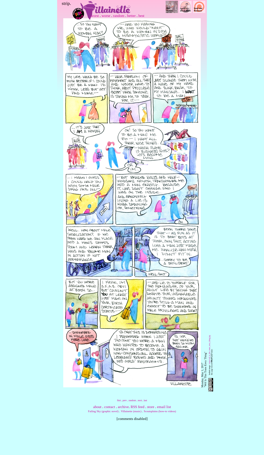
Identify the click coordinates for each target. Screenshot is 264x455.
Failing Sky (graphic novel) (103, 411)
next (140, 400)
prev (125, 400)
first (119, 400)
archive (123, 407)
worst (95, 16)
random (118, 16)
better (131, 16)
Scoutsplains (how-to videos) (160, 411)
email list (164, 407)
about (97, 407)
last (145, 400)
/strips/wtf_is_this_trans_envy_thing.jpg (209, 349)
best (141, 16)
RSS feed (137, 407)
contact (109, 407)
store (150, 407)
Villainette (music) (131, 411)
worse (106, 16)
